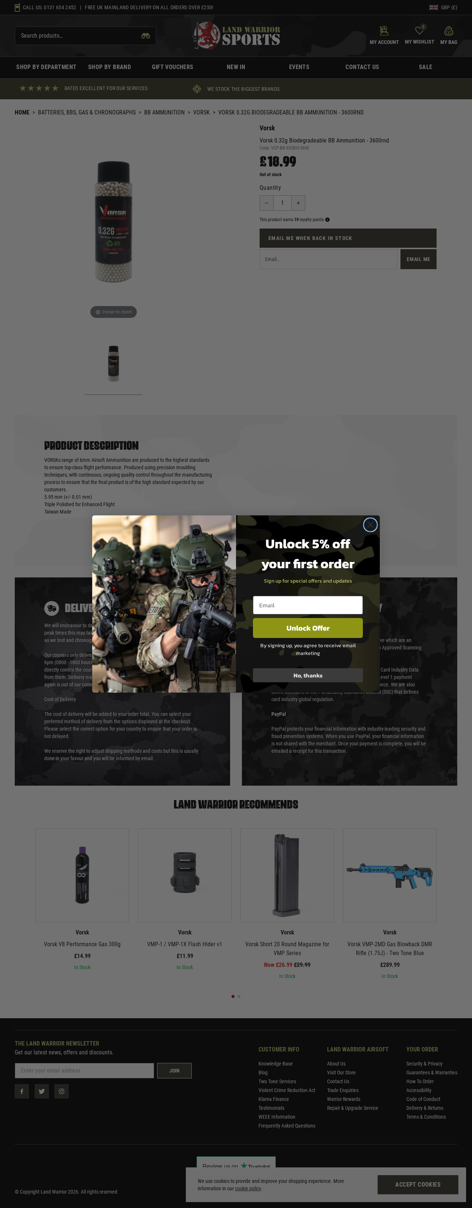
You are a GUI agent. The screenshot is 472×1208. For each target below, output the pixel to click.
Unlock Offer (308, 628)
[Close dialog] (370, 524)
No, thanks (308, 675)
